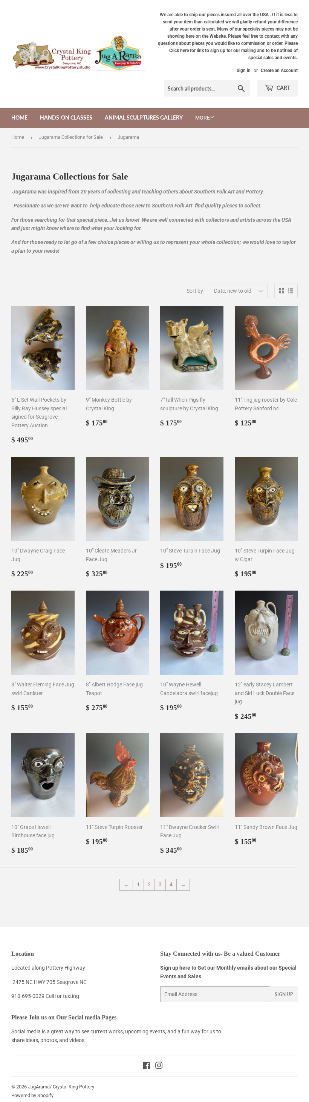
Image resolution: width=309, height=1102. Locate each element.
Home (19, 117)
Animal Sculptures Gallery (144, 117)
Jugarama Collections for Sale (71, 137)
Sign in (244, 70)
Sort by (195, 291)
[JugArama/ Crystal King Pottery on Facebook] (146, 1067)
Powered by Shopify (32, 1095)
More (202, 118)
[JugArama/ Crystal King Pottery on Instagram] (159, 1067)
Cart (282, 87)
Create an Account (279, 70)
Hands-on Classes (66, 117)
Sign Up (284, 994)
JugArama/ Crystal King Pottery (61, 1087)
